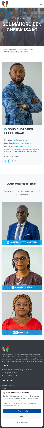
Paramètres (23, 423)
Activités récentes (8, 385)
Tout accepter (23, 411)
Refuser (22, 417)
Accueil (4, 49)
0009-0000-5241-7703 (22, 146)
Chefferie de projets (26, 49)
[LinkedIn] (8, 161)
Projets (4, 388)
